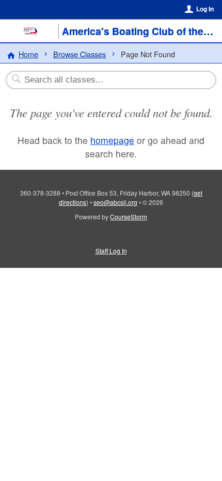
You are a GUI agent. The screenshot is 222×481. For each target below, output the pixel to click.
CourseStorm (128, 216)
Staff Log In (111, 250)
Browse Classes (79, 54)
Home (28, 54)
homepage (112, 140)
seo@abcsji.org (115, 202)
